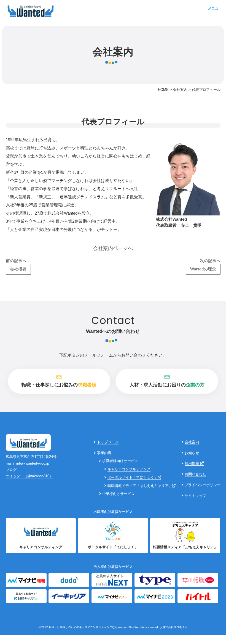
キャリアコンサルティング (128, 469)
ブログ (11, 470)
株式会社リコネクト (175, 627)
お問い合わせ (195, 474)
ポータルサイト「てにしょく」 (132, 477)
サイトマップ (195, 496)
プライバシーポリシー (202, 485)
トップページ (108, 442)
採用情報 (192, 463)
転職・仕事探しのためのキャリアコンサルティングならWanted (88, 627)
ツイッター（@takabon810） (29, 476)
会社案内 (192, 442)
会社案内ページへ (113, 248)
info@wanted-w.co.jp (32, 463)
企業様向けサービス (118, 494)
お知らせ (192, 453)
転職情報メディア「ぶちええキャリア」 (139, 486)
